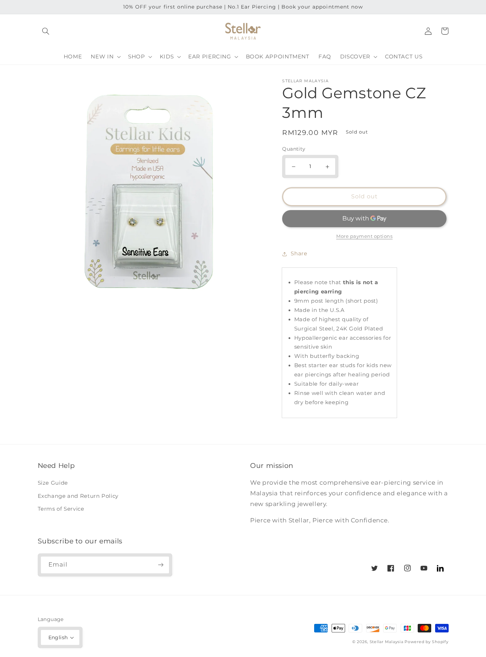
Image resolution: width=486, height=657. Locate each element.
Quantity (293, 149)
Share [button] (299, 253)
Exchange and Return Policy (78, 496)
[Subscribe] (160, 565)
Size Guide (53, 483)
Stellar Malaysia (386, 642)
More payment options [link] (364, 236)
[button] (46, 31)
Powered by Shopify (426, 642)
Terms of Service (61, 509)
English (58, 637)
